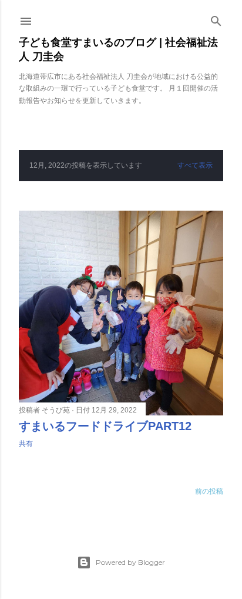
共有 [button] (26, 444)
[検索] (216, 18)
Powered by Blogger (130, 562)
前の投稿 (209, 491)
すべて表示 (195, 165)
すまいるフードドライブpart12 (105, 426)
